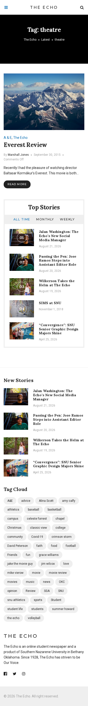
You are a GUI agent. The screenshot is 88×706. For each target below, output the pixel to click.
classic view (38, 527)
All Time (21, 219)
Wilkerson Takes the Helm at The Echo (57, 283)
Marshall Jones (18, 154)
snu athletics (16, 600)
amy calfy (68, 501)
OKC (62, 582)
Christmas (14, 527)
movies (12, 582)
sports (38, 600)
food (54, 546)
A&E (10, 501)
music (30, 582)
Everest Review (25, 145)
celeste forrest (37, 518)
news (46, 582)
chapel (60, 518)
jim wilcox (48, 563)
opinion (12, 591)
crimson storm (62, 536)
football (71, 546)
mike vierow (15, 572)
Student (56, 600)
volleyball (34, 618)
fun (28, 555)
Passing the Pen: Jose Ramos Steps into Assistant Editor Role (57, 260)
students (37, 609)
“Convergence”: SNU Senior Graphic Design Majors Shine (58, 329)
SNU (61, 591)
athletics (13, 509)
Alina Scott (46, 501)
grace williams (49, 555)
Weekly (67, 219)
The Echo (44, 7)
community (15, 536)
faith (39, 546)
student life (15, 609)
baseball (33, 509)
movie (36, 572)
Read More (17, 184)
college (60, 527)
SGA (47, 591)
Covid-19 (37, 536)
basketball (54, 509)
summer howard (63, 609)
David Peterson (17, 546)
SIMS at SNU (50, 303)
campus (12, 518)
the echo (13, 618)
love (66, 563)
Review (30, 591)
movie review (58, 572)
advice (25, 501)
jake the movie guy (20, 563)
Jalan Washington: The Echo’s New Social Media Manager (58, 235)
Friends (12, 555)
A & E (8, 138)
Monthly (45, 219)
